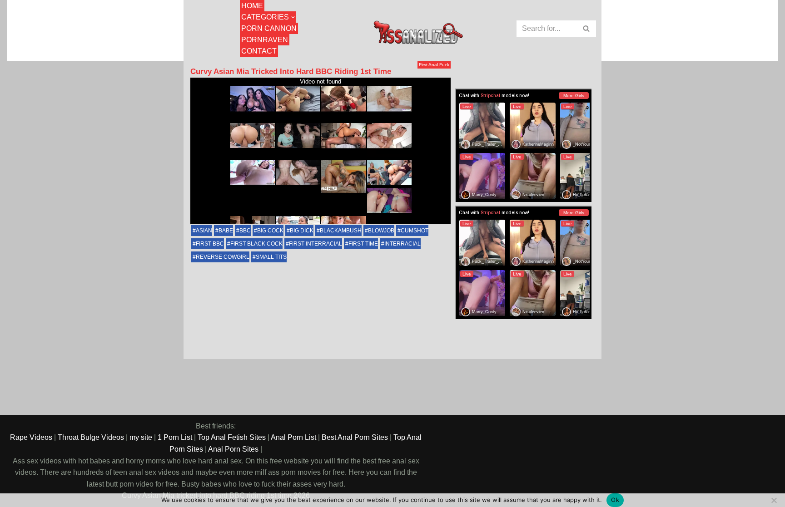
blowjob (381, 230)
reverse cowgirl (222, 257)
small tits (271, 257)
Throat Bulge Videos (91, 437)
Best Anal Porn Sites (355, 437)
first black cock (256, 244)
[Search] (586, 29)
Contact (259, 51)
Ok (615, 499)
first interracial (315, 244)
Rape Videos (31, 437)
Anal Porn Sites (233, 449)
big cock (270, 230)
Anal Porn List (293, 437)
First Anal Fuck (434, 64)
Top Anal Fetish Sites (232, 437)
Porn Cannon (269, 28)
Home (252, 6)
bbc (245, 230)
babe (226, 230)
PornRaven (264, 40)
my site (140, 437)
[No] (773, 500)
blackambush (341, 230)
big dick (301, 230)
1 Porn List (175, 437)
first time (363, 244)
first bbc (210, 244)
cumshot (414, 230)
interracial (402, 244)
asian (204, 230)
